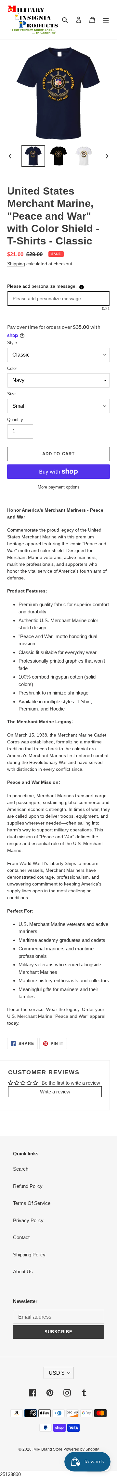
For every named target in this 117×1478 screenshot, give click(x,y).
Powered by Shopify (81, 1449)
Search (20, 1169)
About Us (23, 1271)
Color (12, 368)
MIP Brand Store (48, 1449)
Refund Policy (28, 1186)
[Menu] (106, 20)
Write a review (55, 1091)
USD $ (56, 1373)
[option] (33, 155)
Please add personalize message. (42, 286)
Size (11, 393)
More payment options (59, 487)
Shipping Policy (29, 1254)
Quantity (15, 419)
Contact (21, 1237)
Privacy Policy (28, 1220)
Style (12, 342)
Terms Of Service (31, 1203)
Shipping (16, 263)
